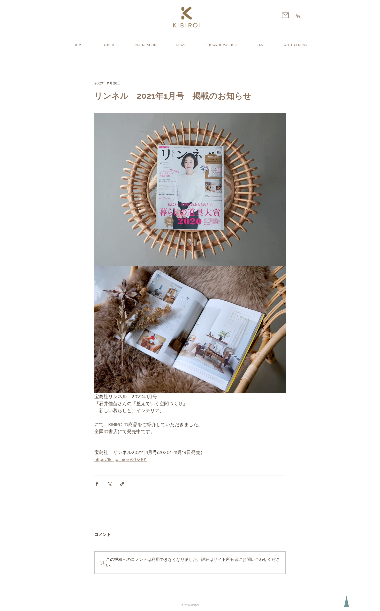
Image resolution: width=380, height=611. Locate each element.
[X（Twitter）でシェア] (109, 483)
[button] (298, 15)
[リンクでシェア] (122, 483)
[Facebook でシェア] (96, 483)
